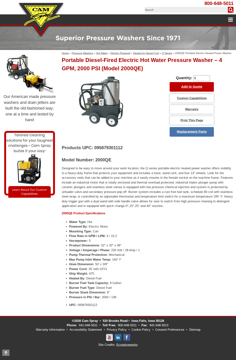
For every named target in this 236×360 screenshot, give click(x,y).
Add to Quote (191, 87)
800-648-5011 (218, 3)
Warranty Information (50, 329)
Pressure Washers (82, 53)
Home (65, 53)
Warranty (191, 109)
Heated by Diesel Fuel (146, 53)
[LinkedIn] (118, 337)
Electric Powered (120, 53)
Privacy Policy (117, 329)
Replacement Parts (192, 132)
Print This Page (192, 120)
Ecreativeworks (127, 345)
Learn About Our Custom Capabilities (29, 191)
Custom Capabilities (192, 98)
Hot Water (102, 53)
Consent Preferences (169, 329)
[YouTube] (109, 337)
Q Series (167, 53)
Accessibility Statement (86, 329)
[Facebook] (126, 337)
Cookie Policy (140, 329)
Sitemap (194, 329)
